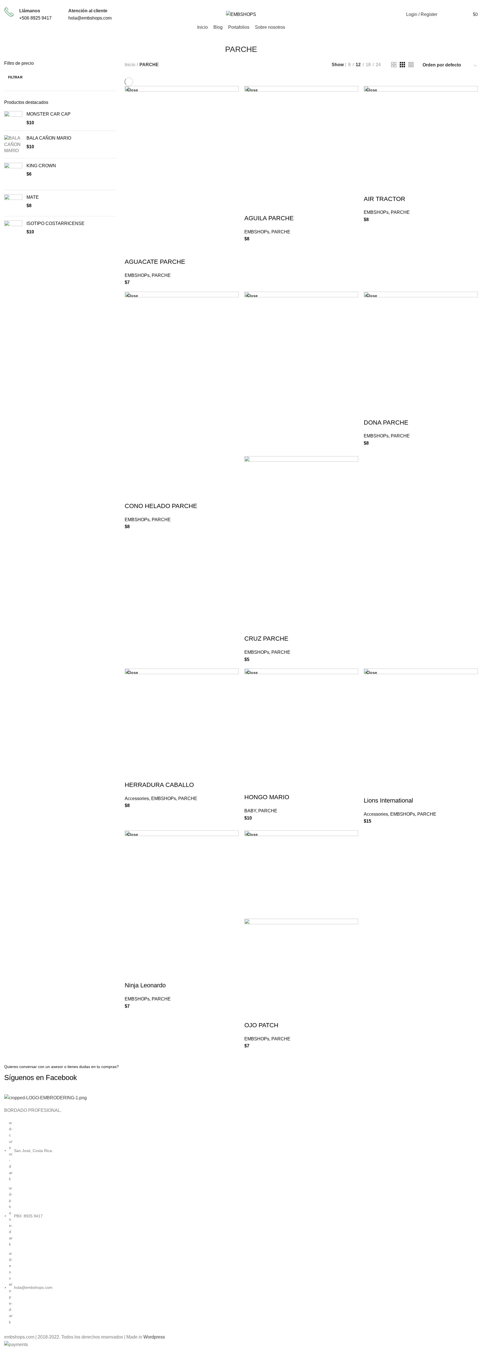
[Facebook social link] (366, 3)
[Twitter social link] (372, 3)
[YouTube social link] (385, 3)
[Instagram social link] (378, 3)
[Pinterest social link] (391, 3)
